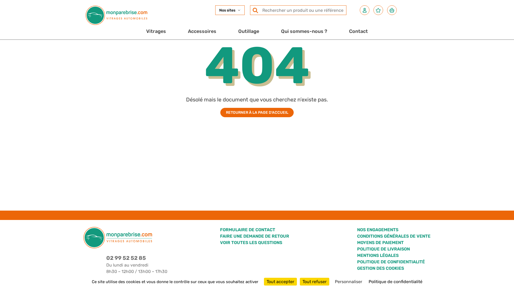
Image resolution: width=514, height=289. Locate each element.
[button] (364, 10)
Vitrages (156, 31)
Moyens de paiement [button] (380, 242)
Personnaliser (348, 281)
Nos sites (227, 10)
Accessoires (202, 31)
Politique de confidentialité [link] (395, 281)
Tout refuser (315, 281)
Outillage (248, 31)
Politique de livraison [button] (383, 249)
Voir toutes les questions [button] (251, 242)
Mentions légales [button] (378, 255)
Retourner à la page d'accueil (257, 112)
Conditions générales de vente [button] (393, 236)
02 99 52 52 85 (126, 258)
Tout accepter (280, 281)
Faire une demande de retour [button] (254, 236)
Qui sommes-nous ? (304, 31)
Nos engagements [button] (377, 229)
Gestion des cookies (380, 268)
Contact (358, 31)
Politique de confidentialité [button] (391, 261)
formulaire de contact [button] (247, 229)
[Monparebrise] (116, 15)
